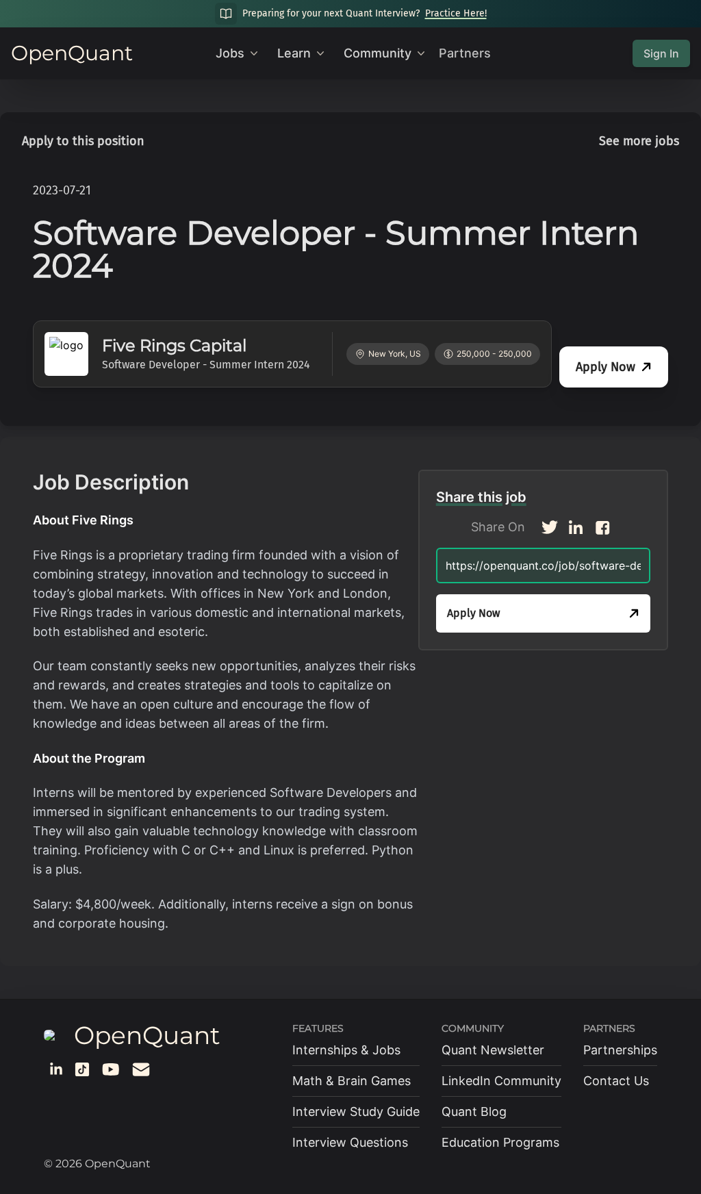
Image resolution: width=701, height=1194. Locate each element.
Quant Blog (474, 1111)
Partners (465, 53)
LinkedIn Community (501, 1081)
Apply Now (605, 366)
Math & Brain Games (351, 1081)
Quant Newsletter (493, 1050)
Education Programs (500, 1142)
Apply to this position (83, 141)
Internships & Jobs (346, 1050)
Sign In (661, 53)
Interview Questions (350, 1142)
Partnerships (620, 1050)
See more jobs (639, 141)
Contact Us (616, 1081)
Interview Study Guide (356, 1111)
